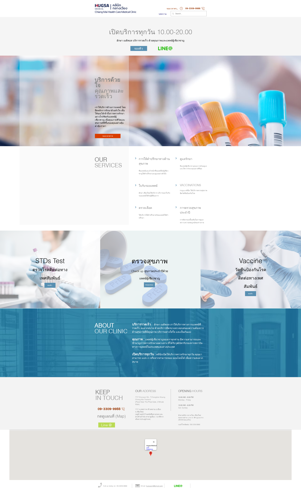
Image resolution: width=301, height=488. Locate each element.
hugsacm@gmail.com (154, 486)
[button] (108, 136)
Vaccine (250, 261)
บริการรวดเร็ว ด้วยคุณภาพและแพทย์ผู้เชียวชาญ (158, 40)
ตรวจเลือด (146, 208)
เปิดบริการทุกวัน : (144, 354)
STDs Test (50, 261)
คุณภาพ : (138, 339)
